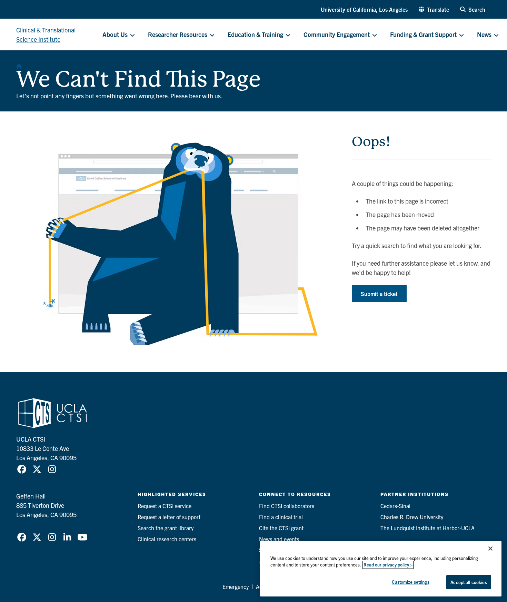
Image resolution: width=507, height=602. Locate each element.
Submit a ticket (379, 293)
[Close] (490, 548)
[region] (380, 568)
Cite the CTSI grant (281, 527)
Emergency (235, 586)
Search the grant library (165, 527)
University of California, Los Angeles (364, 9)
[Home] (19, 64)
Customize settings (410, 582)
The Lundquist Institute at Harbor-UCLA (427, 527)
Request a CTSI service (164, 505)
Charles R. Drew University (411, 516)
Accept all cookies (468, 582)
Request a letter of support (169, 516)
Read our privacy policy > (388, 565)
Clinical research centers (167, 538)
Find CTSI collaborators (286, 505)
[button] (434, 9)
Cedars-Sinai (395, 505)
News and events (279, 538)
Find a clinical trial (281, 516)
